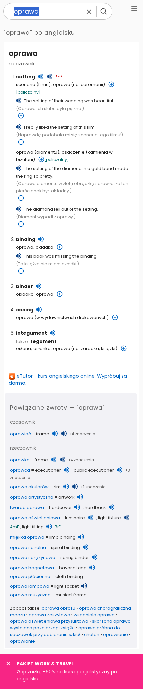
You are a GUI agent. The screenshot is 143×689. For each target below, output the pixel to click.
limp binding (62, 537)
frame (42, 434)
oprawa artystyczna (31, 497)
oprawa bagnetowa (32, 568)
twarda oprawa (27, 507)
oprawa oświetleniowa (35, 518)
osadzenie (73, 152)
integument (31, 333)
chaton (91, 634)
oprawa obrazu (58, 608)
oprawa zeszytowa (49, 615)
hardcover (60, 507)
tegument (43, 341)
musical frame (71, 595)
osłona (23, 348)
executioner (48, 470)
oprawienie (115, 634)
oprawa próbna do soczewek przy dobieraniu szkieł (65, 631)
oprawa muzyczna (30, 595)
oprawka (20, 460)
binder (24, 286)
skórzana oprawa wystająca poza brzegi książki (70, 624)
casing (24, 309)
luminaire (75, 518)
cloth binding (69, 576)
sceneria (25, 84)
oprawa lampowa (29, 586)
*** (58, 77)
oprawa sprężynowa (32, 557)
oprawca (20, 470)
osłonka (42, 348)
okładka (44, 247)
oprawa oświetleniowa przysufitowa (49, 621)
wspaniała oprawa (94, 615)
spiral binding (65, 547)
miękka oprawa (27, 537)
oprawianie (22, 641)
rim (57, 487)
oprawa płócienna (30, 576)
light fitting (33, 527)
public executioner (94, 470)
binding (25, 239)
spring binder (74, 557)
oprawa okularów (29, 487)
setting (25, 76)
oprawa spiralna (28, 547)
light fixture (109, 518)
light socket (66, 586)
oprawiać (20, 434)
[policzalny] (28, 92)
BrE (58, 527)
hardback (95, 507)
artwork (66, 497)
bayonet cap (73, 568)
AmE (14, 527)
